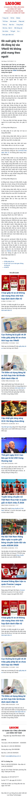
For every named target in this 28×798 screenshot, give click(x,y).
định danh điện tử (6, 310)
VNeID (15, 70)
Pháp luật (21, 21)
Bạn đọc (11, 24)
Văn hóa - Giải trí (7, 28)
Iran (2, 467)
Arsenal (22, 590)
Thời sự (4, 24)
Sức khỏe (5, 31)
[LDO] (14, 283)
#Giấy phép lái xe (9, 261)
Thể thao (5, 21)
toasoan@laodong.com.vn (13, 756)
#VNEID (6, 267)
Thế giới (12, 31)
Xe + (18, 31)
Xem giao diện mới (8, 34)
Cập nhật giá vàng (6, 427)
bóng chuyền (20, 555)
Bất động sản (18, 28)
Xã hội (12, 18)
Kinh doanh (13, 21)
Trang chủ (5, 18)
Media (18, 18)
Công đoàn (19, 24)
